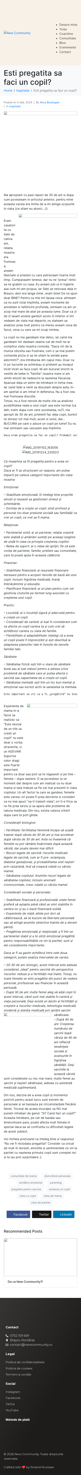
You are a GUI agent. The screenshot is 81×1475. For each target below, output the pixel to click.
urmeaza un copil (59, 1189)
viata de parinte (40, 1202)
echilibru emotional (30, 1182)
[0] (75, 7)
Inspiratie (15, 106)
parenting (56, 1182)
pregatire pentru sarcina (26, 1189)
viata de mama (53, 1195)
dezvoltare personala (57, 1176)
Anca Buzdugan (50, 102)
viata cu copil (27, 1195)
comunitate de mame (24, 1176)
